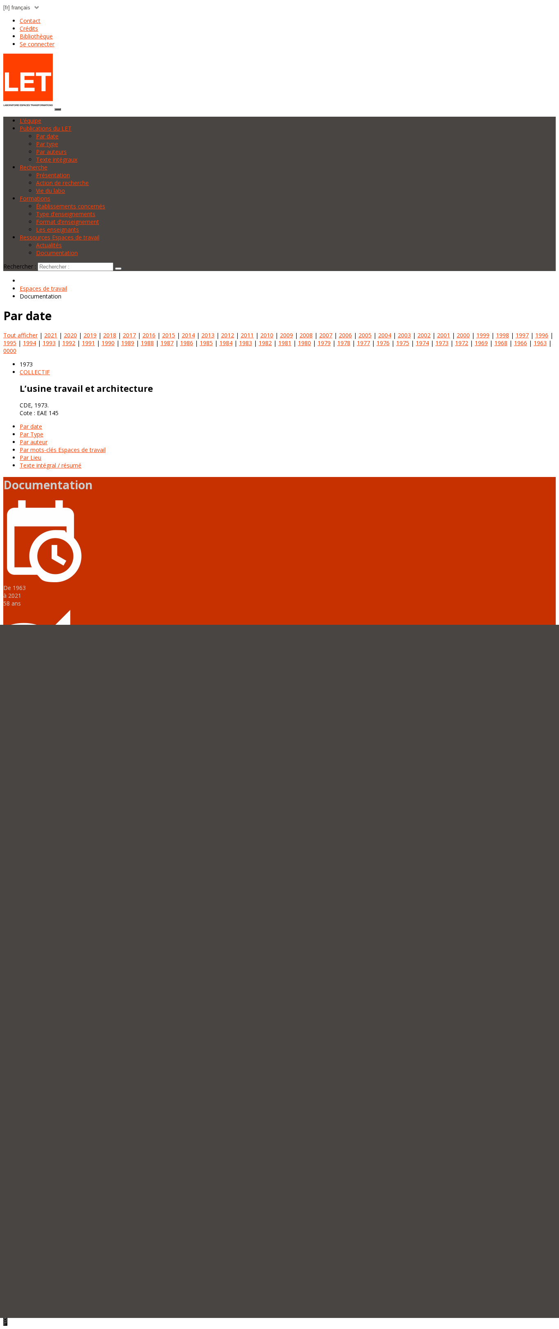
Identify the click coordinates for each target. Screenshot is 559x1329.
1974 (422, 343)
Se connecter (37, 44)
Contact (30, 21)
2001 (443, 335)
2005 (365, 335)
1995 (9, 343)
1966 (520, 343)
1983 (245, 343)
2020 (70, 335)
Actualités (49, 245)
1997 (522, 335)
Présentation (53, 175)
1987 (167, 343)
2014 (188, 335)
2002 (424, 335)
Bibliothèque (36, 36)
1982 (265, 343)
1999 (482, 335)
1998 (502, 335)
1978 (343, 343)
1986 (186, 343)
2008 (306, 335)
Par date (47, 136)
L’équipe (30, 120)
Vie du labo (50, 190)
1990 (108, 343)
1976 (383, 343)
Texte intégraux (56, 159)
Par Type (31, 434)
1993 (49, 343)
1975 (402, 343)
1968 (500, 343)
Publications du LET (46, 128)
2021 (50, 335)
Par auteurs (51, 152)
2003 (404, 335)
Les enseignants (57, 229)
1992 (68, 343)
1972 (461, 343)
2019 (90, 335)
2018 (109, 335)
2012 (227, 335)
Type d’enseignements (65, 214)
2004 (384, 335)
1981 (284, 343)
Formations (35, 198)
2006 (345, 335)
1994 (29, 343)
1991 (88, 343)
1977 (363, 343)
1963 (540, 343)
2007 (325, 335)
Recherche (33, 167)
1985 (206, 343)
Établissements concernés (70, 206)
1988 (147, 343)
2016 (149, 335)
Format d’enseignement (67, 222)
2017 (129, 335)
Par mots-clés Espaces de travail (63, 450)
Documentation (57, 253)
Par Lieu (30, 457)
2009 (286, 335)
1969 (481, 343)
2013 (207, 335)
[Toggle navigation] (57, 109)
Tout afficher (20, 335)
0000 (9, 351)
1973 (442, 343)
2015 (168, 335)
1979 (324, 343)
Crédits (29, 28)
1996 (541, 335)
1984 (225, 343)
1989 (127, 343)
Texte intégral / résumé (50, 465)
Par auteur (33, 442)
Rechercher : (19, 266)
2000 (463, 335)
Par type (47, 144)
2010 (266, 335)
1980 (304, 343)
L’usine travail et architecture (86, 388)
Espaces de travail (43, 288)
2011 (247, 335)
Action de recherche (62, 183)
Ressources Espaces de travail (59, 237)
